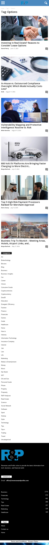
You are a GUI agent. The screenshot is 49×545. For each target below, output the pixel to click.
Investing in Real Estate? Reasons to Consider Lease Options (20, 44)
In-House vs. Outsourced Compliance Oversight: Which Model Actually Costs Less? (21, 86)
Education (4, 301)
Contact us (4, 529)
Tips (2, 426)
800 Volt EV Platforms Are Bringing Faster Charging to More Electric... (23, 165)
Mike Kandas (5, 130)
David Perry (5, 48)
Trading (3, 433)
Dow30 (3, 297)
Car (2, 277)
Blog (2, 267)
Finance (3, 311)
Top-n (3, 429)
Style (3, 419)
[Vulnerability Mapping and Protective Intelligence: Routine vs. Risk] (24, 110)
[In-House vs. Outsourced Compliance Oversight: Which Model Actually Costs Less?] (24, 69)
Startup (3, 416)
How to (3, 331)
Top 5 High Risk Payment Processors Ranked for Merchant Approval (20, 203)
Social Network (6, 406)
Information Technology (9, 338)
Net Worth (4, 372)
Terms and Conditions (19, 541)
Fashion (3, 308)
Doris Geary (5, 208)
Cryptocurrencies (6, 291)
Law (2, 352)
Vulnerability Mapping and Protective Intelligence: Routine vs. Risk (21, 126)
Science (3, 402)
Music (3, 368)
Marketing (4, 358)
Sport (3, 412)
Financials (4, 314)
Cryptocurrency (6, 294)
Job (2, 348)
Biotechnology (5, 260)
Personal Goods (6, 382)
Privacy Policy (33, 541)
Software (4, 409)
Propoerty (4, 392)
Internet (3, 345)
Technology (5, 423)
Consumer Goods (7, 287)
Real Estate (5, 399)
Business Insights (7, 274)
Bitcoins (3, 264)
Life (2, 355)
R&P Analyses (6, 395)
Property (4, 389)
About (3, 526)
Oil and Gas (5, 379)
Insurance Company (7, 341)
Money (3, 365)
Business (4, 270)
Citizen (3, 284)
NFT (2, 375)
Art (2, 257)
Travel (3, 436)
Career (3, 280)
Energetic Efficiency (7, 304)
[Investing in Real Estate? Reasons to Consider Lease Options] (24, 28)
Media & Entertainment (8, 362)
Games (3, 318)
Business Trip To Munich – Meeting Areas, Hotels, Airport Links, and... (23, 242)
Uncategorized (6, 439)
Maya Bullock (5, 169)
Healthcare (4, 324)
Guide (3, 321)
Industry (3, 335)
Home (2, 8)
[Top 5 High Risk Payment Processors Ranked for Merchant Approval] (24, 187)
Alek (2, 92)
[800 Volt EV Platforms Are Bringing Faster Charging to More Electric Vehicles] (24, 149)
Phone (3, 385)
